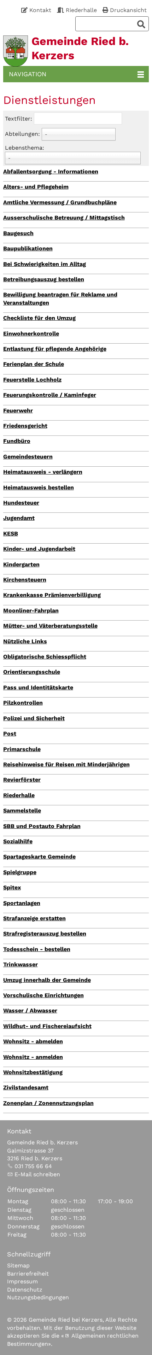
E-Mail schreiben (37, 1174)
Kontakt (40, 10)
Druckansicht (128, 10)
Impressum (22, 1281)
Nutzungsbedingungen (38, 1297)
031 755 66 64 (33, 1166)
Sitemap (18, 1265)
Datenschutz (24, 1289)
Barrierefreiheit (28, 1273)
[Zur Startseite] (15, 51)
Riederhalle (81, 10)
